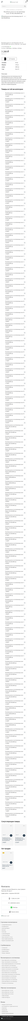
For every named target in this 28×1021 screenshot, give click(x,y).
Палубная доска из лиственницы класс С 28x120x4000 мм (14, 589)
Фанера (3, 1002)
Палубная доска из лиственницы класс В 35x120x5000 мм (14, 352)
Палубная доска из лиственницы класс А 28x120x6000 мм (14, 110)
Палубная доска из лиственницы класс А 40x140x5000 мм (14, 240)
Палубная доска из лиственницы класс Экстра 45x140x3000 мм (14, 797)
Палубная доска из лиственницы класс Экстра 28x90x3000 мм (14, 707)
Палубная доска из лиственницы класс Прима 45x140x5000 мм (14, 572)
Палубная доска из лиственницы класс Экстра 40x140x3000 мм (14, 774)
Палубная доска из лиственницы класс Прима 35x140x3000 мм (14, 516)
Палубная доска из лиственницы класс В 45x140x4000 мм (14, 409)
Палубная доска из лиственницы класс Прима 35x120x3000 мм (14, 493)
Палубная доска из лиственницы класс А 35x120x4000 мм (14, 167)
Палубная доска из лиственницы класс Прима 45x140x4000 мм (14, 566)
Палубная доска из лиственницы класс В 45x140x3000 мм (14, 403)
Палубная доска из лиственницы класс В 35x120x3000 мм (14, 341)
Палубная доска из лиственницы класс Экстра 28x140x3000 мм (14, 684)
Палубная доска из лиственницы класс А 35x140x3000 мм (14, 183)
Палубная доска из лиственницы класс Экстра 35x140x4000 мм (14, 757)
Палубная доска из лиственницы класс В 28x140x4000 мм (14, 302)
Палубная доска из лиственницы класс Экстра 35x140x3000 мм (14, 752)
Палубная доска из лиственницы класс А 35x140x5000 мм (14, 195)
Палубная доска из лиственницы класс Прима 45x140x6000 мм (14, 577)
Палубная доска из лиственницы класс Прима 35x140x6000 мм (14, 532)
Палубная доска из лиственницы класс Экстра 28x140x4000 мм (14, 690)
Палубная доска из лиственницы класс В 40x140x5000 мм (14, 392)
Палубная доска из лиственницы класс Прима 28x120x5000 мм (14, 437)
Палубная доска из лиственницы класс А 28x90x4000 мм (14, 144)
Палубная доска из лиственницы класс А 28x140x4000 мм (14, 122)
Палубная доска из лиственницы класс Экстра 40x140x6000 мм (14, 791)
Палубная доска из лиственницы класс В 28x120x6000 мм (14, 290)
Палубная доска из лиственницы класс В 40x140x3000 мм (14, 386)
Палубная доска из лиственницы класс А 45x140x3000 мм (14, 251)
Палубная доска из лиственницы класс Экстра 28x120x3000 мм (14, 662)
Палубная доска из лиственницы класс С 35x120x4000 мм (14, 622)
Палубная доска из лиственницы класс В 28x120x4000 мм (14, 279)
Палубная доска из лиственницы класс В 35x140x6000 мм (14, 380)
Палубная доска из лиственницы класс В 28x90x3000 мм (14, 319)
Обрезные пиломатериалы (8, 988)
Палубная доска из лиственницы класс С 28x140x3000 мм (14, 594)
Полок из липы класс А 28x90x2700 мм (7, 865)
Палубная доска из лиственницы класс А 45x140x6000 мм (14, 268)
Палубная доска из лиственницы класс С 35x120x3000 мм (14, 617)
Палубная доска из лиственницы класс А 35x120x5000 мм (14, 172)
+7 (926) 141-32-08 (15, 898)
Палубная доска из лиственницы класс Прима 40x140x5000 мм (14, 549)
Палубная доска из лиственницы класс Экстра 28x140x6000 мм (14, 701)
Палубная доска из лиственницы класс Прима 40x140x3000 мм (14, 538)
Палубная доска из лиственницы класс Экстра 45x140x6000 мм (14, 814)
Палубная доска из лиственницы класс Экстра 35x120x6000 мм (14, 746)
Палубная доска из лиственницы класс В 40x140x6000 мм (14, 397)
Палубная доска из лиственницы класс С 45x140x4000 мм (14, 656)
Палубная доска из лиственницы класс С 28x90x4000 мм (14, 611)
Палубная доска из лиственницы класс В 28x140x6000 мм (14, 313)
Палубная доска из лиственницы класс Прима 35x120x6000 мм (14, 510)
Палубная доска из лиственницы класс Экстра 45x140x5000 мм (14, 808)
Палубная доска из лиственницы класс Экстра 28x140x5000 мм (14, 696)
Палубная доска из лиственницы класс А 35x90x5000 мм (14, 217)
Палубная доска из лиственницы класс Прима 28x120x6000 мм (14, 442)
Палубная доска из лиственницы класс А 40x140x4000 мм (14, 234)
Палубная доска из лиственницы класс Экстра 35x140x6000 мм (14, 769)
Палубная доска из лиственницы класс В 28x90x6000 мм (14, 335)
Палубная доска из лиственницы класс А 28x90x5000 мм (14, 150)
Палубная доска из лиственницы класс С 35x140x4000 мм (14, 634)
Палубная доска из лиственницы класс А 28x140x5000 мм (14, 127)
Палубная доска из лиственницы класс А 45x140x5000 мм (14, 262)
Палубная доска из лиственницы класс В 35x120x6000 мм (14, 358)
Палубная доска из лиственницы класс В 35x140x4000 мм (14, 369)
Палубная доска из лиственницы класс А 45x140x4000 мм (14, 257)
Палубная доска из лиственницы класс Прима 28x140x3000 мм (14, 448)
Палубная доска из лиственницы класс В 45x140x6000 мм (14, 420)
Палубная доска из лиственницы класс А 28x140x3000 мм (14, 116)
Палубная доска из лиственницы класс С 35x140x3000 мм (14, 628)
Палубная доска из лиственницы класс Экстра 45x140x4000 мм (14, 803)
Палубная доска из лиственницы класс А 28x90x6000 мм (14, 155)
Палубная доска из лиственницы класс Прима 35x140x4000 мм (14, 521)
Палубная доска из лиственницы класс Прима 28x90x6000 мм (14, 487)
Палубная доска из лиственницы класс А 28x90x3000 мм (14, 138)
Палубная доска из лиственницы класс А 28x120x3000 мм (14, 93)
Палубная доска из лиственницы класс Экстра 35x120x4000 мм (14, 735)
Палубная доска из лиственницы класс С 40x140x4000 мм (14, 645)
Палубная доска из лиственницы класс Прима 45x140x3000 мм (14, 561)
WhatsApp (15, 907)
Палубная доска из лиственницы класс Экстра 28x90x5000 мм (14, 718)
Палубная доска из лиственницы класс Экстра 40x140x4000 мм (14, 780)
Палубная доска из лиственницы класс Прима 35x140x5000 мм (14, 527)
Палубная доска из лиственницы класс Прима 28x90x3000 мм (14, 470)
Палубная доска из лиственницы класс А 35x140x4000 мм (14, 189)
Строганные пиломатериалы (9, 922)
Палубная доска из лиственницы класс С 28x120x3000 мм (14, 583)
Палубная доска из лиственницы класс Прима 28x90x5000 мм (14, 482)
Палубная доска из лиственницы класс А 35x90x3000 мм (14, 206)
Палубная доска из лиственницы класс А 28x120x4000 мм (14, 99)
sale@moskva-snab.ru (15, 902)
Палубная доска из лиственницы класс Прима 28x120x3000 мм (14, 425)
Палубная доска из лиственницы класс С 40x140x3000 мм (14, 639)
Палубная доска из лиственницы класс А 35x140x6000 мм (14, 200)
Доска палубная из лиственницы (14, 9)
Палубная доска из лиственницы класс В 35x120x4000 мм (14, 347)
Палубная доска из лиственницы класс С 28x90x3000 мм (14, 606)
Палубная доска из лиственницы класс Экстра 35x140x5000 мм (14, 763)
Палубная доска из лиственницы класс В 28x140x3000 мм (14, 296)
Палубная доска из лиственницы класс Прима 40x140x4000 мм (14, 544)
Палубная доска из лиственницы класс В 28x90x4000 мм (14, 324)
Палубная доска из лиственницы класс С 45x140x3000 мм (14, 651)
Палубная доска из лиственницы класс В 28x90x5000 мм (14, 330)
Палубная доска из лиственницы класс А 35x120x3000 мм (14, 161)
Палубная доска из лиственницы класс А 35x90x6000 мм (14, 223)
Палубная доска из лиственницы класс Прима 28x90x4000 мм (14, 476)
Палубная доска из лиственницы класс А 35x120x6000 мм (14, 178)
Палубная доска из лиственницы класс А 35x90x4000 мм (14, 212)
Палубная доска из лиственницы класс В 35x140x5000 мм (14, 375)
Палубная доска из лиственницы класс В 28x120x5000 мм (14, 285)
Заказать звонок (15, 911)
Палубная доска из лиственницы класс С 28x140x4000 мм (14, 600)
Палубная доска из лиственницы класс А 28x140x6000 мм (14, 133)
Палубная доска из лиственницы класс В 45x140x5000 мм (14, 414)
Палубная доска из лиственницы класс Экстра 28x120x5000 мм (14, 673)
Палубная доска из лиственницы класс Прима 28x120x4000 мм (14, 431)
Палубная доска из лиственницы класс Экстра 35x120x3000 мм (14, 729)
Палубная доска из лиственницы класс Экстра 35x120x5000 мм (14, 741)
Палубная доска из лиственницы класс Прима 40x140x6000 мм (14, 555)
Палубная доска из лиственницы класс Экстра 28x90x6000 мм (14, 724)
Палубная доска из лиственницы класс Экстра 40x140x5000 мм (14, 786)
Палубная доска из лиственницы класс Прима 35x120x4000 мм (14, 499)
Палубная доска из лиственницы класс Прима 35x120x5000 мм (14, 504)
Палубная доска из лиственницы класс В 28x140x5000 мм (14, 307)
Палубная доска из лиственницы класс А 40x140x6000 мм (14, 245)
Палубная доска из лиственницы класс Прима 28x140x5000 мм (14, 459)
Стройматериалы (6, 945)
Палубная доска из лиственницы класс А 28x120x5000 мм (14, 105)
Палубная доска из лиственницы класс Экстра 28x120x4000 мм (14, 667)
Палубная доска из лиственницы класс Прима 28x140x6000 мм (14, 465)
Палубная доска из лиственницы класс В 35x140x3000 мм (14, 364)
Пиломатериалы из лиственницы (10, 957)
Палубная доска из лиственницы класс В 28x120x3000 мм (14, 274)
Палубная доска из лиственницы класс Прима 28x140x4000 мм (14, 454)
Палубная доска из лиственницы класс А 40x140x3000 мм (14, 228)
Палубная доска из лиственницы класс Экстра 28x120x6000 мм (14, 679)
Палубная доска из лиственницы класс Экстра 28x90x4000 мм (14, 712)
